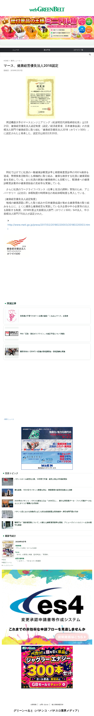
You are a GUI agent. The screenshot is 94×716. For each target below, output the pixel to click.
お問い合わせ (44, 704)
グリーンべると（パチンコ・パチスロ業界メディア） (47, 710)
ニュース (15, 50)
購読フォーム (7, 562)
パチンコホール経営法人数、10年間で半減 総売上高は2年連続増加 (41, 479)
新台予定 (47, 50)
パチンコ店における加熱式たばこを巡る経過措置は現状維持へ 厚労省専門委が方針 (46, 512)
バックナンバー (8, 565)
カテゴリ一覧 (78, 50)
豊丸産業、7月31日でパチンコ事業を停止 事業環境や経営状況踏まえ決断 (43, 490)
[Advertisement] (47, 152)
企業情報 (33, 704)
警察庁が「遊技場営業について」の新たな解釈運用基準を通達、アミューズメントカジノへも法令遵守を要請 (53, 523)
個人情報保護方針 (57, 704)
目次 (4, 560)
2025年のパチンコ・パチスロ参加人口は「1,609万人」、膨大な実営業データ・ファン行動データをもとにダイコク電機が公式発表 (53, 502)
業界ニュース (9, 419)
